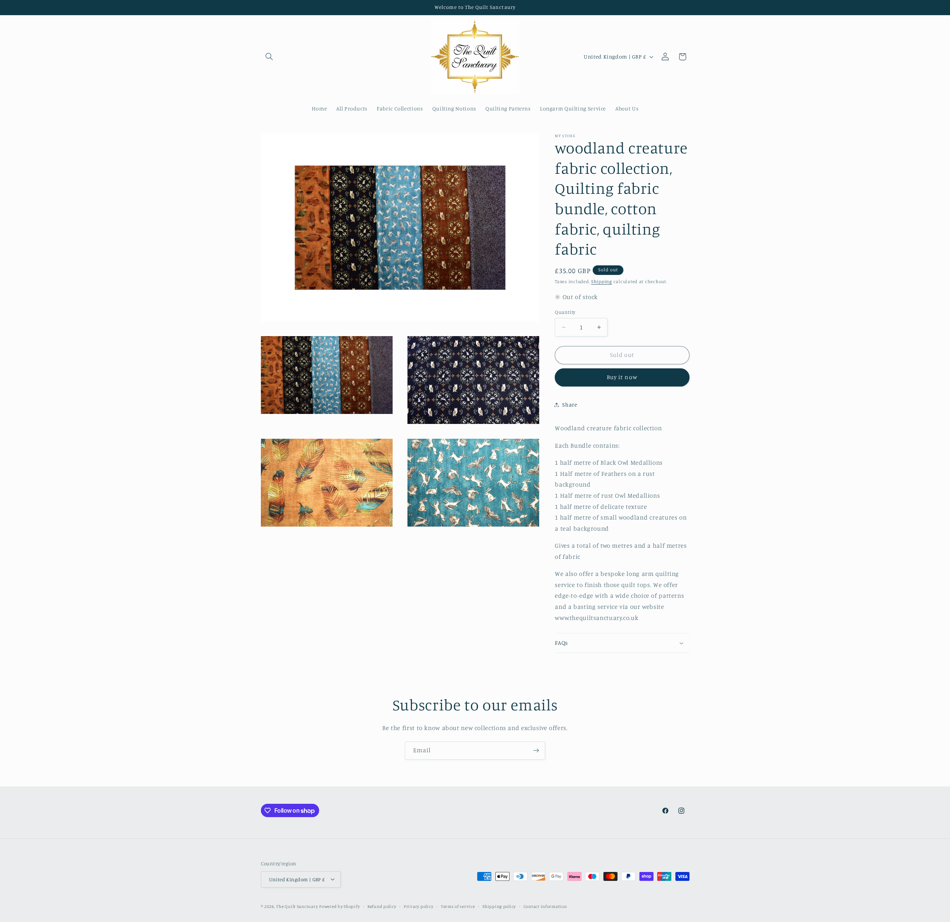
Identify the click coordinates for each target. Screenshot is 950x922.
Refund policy (381, 906)
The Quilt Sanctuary (297, 906)
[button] (269, 56)
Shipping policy (499, 906)
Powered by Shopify (339, 906)
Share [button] (569, 404)
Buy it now (622, 377)
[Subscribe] (536, 751)
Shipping (601, 281)
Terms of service (458, 906)
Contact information (545, 906)
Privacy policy (418, 906)
